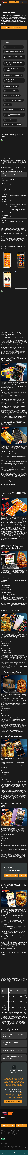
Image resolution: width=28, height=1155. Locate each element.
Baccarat (14, 1153)
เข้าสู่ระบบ (23, 2)
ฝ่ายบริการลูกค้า (12, 1077)
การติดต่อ (25, 1144)
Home (3, 1153)
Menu (24, 1153)
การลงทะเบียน (13, 2)
